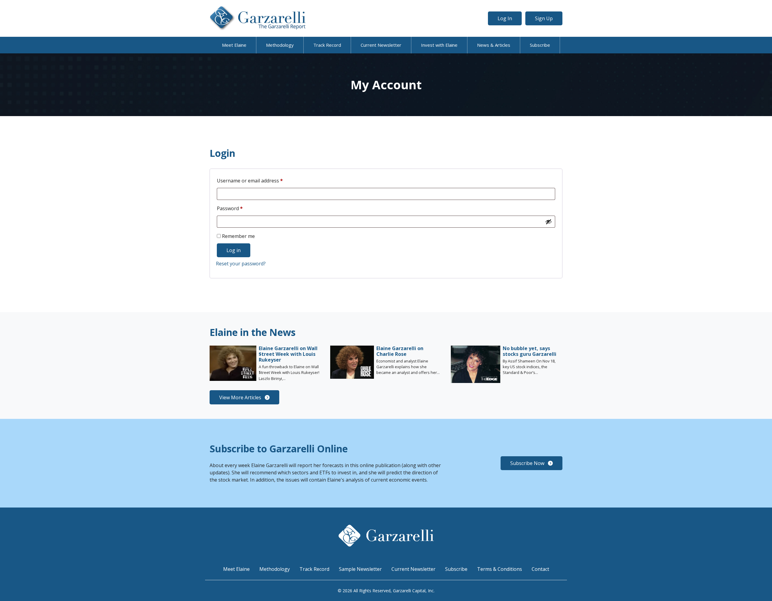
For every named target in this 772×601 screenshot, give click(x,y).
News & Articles (493, 45)
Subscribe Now (528, 463)
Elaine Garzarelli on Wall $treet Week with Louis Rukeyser (288, 354)
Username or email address (260, 180)
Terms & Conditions (499, 569)
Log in (233, 250)
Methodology (280, 45)
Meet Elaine (234, 45)
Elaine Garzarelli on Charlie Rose (399, 351)
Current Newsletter (381, 45)
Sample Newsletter (360, 569)
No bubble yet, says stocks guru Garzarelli (529, 351)
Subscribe (540, 45)
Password (240, 208)
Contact (540, 569)
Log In (505, 18)
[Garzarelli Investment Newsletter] (258, 18)
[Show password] (548, 221)
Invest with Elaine (439, 45)
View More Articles (240, 397)
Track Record (327, 45)
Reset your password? (241, 263)
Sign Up (544, 18)
